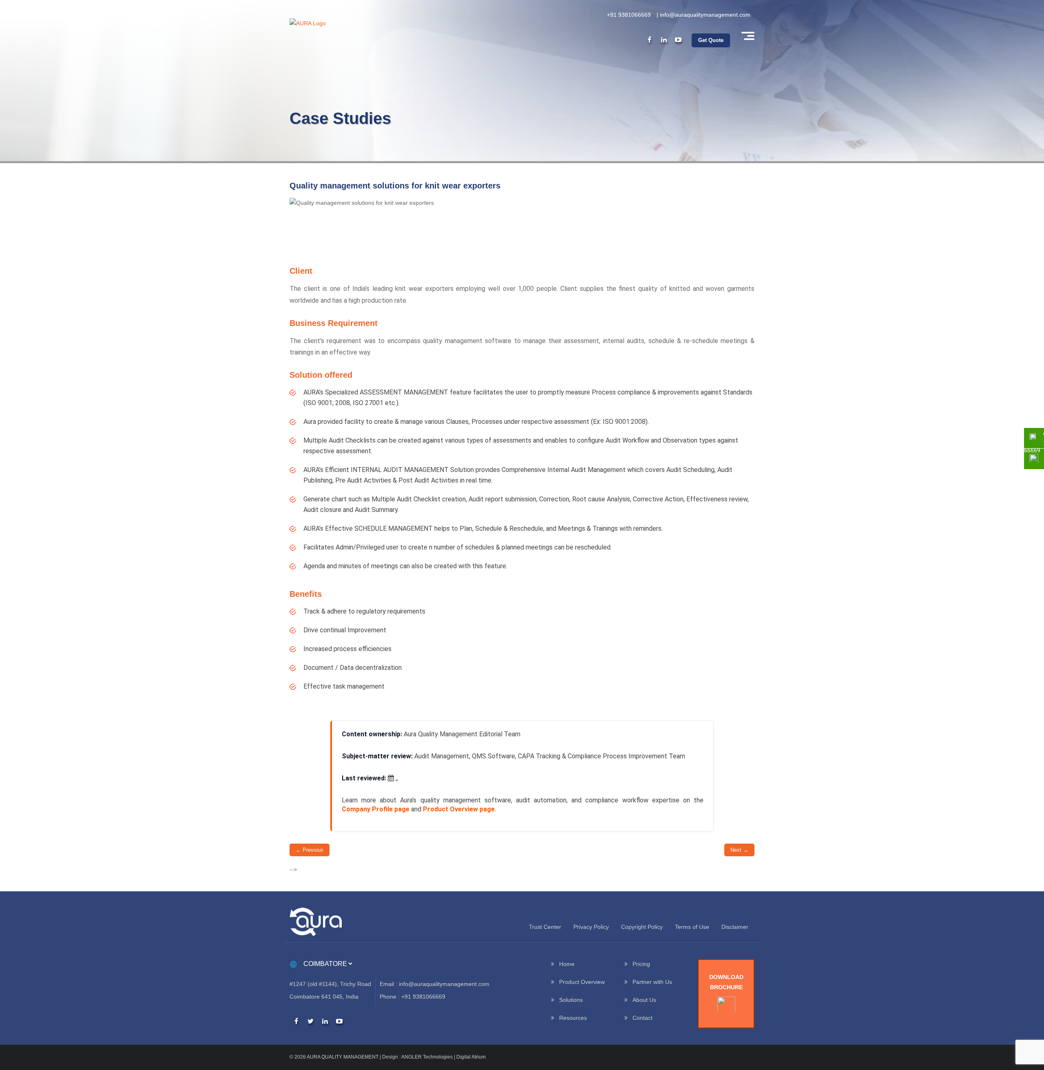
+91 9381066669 (629, 14)
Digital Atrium (471, 1057)
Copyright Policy (642, 927)
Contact (642, 1018)
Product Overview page (459, 809)
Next (739, 850)
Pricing (641, 964)
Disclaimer (734, 927)
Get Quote (710, 40)
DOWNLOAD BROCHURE (726, 982)
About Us (644, 1000)
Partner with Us (652, 982)
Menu (747, 36)
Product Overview (582, 982)
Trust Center (545, 927)
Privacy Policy (591, 927)
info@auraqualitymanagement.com (705, 14)
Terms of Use (692, 927)
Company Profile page (375, 809)
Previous (309, 850)
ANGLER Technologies (427, 1057)
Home (567, 964)
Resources (573, 1018)
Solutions (571, 1000)
